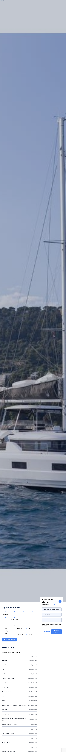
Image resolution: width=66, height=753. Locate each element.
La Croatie (54, 604)
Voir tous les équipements (9, 639)
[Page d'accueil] (3, 0)
